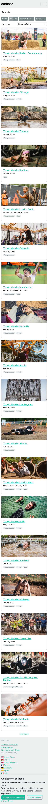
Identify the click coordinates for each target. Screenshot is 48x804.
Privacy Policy (7, 801)
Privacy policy (7, 747)
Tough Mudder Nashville (16, 326)
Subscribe (40, 19)
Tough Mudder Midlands (16, 719)
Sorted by (5, 24)
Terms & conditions (9, 744)
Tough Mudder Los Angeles (18, 404)
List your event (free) (10, 750)
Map (15, 19)
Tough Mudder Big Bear (15, 170)
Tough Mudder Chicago (15, 92)
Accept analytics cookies (13, 797)
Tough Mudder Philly (14, 521)
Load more (24, 734)
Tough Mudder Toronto (15, 131)
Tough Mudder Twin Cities (17, 638)
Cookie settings (34, 797)
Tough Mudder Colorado (16, 248)
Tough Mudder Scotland (16, 560)
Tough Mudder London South (18, 209)
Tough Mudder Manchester (17, 287)
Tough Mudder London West (18, 482)
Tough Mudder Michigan (16, 599)
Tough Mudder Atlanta (15, 443)
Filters (4, 19)
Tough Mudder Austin (14, 365)
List (11, 19)
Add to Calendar (26, 19)
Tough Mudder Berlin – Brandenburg (22, 53)
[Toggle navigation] (43, 4)
